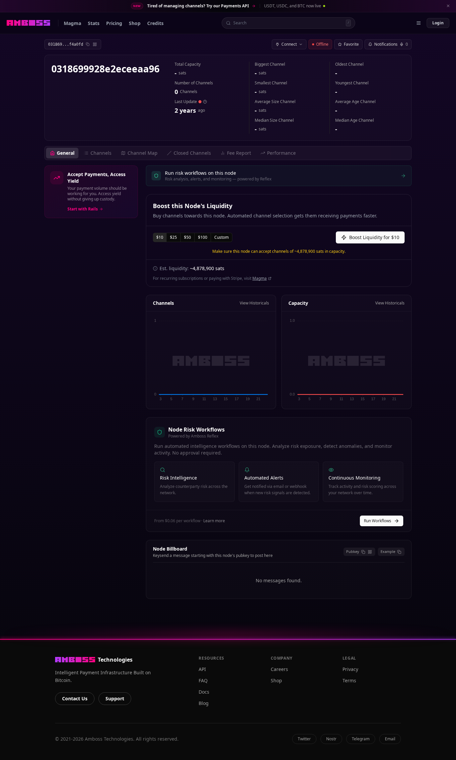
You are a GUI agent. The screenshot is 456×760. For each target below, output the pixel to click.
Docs (204, 692)
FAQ (203, 680)
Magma (259, 278)
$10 (159, 237)
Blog (204, 703)
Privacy (350, 669)
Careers (279, 669)
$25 (173, 237)
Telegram (361, 739)
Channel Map (143, 153)
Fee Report (239, 153)
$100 (202, 237)
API (202, 669)
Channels (100, 153)
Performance (281, 153)
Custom (221, 237)
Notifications (391, 44)
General (65, 153)
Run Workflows (377, 521)
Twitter (304, 739)
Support (114, 698)
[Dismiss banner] (448, 6)
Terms (349, 680)
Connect (289, 44)
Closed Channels (192, 153)
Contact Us (74, 698)
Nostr (331, 739)
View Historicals (254, 303)
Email (390, 739)
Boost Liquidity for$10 (374, 237)
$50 (187, 237)
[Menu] (418, 23)
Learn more (214, 521)
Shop (276, 680)
